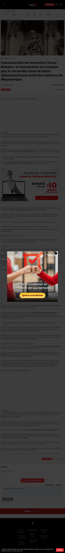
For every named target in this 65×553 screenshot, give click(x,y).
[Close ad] (56, 253)
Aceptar (59, 550)
